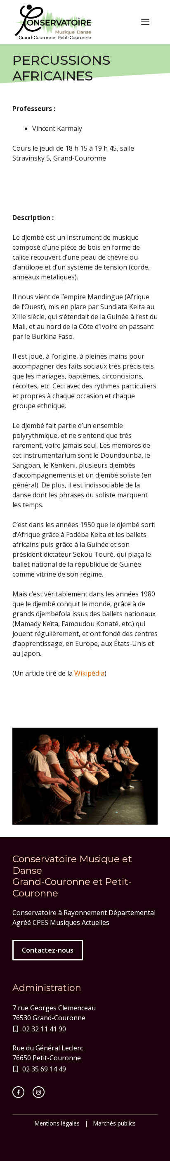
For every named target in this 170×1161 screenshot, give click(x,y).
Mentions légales (57, 1123)
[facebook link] (18, 1092)
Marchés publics (114, 1123)
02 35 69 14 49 (44, 1069)
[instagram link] (39, 1092)
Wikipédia (89, 673)
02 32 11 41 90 (44, 1028)
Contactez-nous (47, 950)
